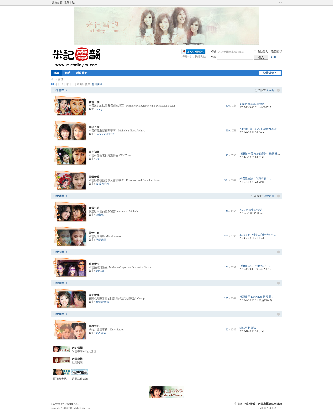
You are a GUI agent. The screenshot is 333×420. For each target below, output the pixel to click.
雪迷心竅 (94, 232)
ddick (262, 238)
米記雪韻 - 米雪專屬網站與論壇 (263, 403)
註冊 (274, 57)
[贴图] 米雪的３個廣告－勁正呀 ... (260, 153)
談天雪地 (94, 295)
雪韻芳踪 (94, 127)
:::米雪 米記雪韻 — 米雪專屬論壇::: (52, 79)
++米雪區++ (60, 90)
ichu (98, 159)
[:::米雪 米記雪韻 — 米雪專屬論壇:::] (81, 57)
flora (98, 134)
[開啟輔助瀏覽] (277, 2)
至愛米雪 (268, 196)
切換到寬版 (280, 2)
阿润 (261, 182)
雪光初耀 (94, 152)
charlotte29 (108, 134)
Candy (270, 90)
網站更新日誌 (248, 327)
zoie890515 (264, 107)
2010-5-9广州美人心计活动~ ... (258, 234)
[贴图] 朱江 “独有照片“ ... (255, 265)
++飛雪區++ (60, 283)
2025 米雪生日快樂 (251, 209)
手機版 (238, 403)
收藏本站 (69, 2)
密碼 (213, 57)
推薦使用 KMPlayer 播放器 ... (257, 296)
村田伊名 (97, 84)
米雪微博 (77, 358)
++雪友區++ (60, 252)
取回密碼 (276, 51)
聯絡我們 (81, 72)
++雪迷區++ (60, 196)
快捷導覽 (268, 72)
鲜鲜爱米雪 (102, 302)
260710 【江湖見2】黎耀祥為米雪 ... (261, 129)
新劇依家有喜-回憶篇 (252, 104)
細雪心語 (94, 208)
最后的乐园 (102, 183)
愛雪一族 (94, 102)
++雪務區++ (60, 314)
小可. (262, 157)
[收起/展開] (278, 90)
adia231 (100, 270)
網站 (67, 72)
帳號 (213, 51)
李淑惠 (100, 214)
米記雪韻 (77, 347)
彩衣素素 (101, 333)
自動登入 (262, 51)
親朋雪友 (94, 263)
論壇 (56, 72)
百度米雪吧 (59, 378)
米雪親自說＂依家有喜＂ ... (256, 178)
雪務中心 (94, 326)
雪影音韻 (94, 176)
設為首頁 (57, 2)
